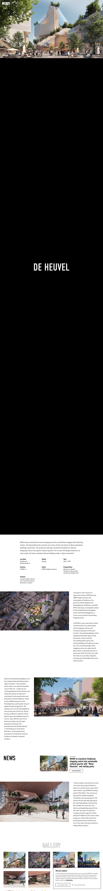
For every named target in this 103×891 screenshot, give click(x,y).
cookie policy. (69, 880)
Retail (73, 569)
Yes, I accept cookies (63, 885)
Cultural (72, 571)
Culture (29, 583)
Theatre (66, 571)
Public (28, 579)
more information (76, 770)
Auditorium (75, 573)
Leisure (22, 579)
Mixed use (66, 569)
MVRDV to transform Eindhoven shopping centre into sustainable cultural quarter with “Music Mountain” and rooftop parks (83, 762)
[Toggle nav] (99, 3)
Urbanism (23, 583)
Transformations (28, 581)
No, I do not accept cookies (78, 885)
